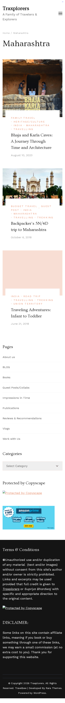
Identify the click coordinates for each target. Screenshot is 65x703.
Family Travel (23, 117)
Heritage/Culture (29, 121)
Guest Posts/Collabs (16, 387)
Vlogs (6, 428)
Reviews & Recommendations (22, 418)
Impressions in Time (16, 397)
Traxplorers (16, 8)
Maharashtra (38, 125)
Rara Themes (54, 688)
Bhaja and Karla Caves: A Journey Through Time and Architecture (32, 141)
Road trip (32, 296)
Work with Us (11, 438)
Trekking (45, 217)
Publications (11, 408)
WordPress (39, 693)
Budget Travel (24, 206)
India (18, 125)
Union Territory (28, 303)
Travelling (23, 129)
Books (6, 377)
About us (9, 357)
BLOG (6, 367)
